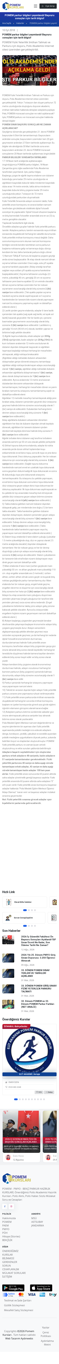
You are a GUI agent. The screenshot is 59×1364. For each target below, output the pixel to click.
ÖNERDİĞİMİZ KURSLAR (10, 1252)
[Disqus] (29, 847)
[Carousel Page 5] (29, 1099)
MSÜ (34, 1218)
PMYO (5, 1229)
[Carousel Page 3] (32, 910)
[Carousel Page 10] (44, 1099)
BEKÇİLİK (7, 1240)
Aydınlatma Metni (47, 1342)
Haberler (20, 23)
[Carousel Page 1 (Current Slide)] (25, 910)
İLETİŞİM (7, 1276)
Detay (49, 1092)
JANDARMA (37, 1225)
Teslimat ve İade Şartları (17, 1300)
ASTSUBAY (37, 1222)
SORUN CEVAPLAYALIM (10, 1267)
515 (40, 1092)
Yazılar (45, 1327)
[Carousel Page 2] (29, 910)
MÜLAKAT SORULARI (14, 1273)
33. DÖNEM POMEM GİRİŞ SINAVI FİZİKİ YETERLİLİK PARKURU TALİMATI (39, 988)
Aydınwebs (27, 1338)
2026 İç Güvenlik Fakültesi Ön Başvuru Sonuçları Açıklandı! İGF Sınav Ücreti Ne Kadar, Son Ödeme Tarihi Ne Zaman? (38, 941)
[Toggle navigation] (35, 6)
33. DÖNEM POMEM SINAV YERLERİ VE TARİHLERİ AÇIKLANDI (35, 973)
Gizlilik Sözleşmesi (14, 1305)
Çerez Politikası (46, 1334)
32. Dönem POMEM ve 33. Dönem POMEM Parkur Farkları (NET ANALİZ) (37, 1004)
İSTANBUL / (15, 1026)
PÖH (5, 1232)
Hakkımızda (9, 1218)
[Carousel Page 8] (38, 1099)
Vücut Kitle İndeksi (22, 902)
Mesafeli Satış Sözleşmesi (18, 1310)
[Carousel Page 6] (32, 1099)
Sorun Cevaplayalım (23, 917)
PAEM (5, 1225)
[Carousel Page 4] (35, 910)
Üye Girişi (50, 6)
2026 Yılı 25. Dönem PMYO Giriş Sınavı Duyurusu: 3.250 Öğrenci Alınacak (38, 957)
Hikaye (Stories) (11, 1236)
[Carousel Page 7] (35, 1099)
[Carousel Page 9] (41, 1099)
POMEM (7, 1222)
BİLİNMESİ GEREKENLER (9, 1260)
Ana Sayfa (6, 23)
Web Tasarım (13, 1338)
